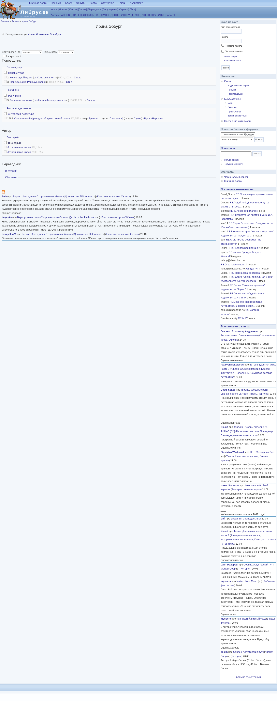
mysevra (226, 581)
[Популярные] (110, 9)
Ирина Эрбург (29, 21)
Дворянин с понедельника (246, 518)
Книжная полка (38, 3)
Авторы (15, 21)
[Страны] (124, 9)
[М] (104, 15)
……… (224, 418)
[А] (62, 15)
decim (224, 652)
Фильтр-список (231, 160)
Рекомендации (235, 94)
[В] (69, 15)
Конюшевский (253, 485)
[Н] (107, 15)
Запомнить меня (234, 51)
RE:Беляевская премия (244, 248)
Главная (5, 21)
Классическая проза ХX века (113, 196)
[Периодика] (94, 9)
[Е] (79, 15)
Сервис (248, 564)
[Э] (154, 15)
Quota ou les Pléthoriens (78, 196)
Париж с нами (18, 82)
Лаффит (92, 100)
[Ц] (139, 15)
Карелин (239, 427)
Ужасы (253, 393)
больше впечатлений (248, 677)
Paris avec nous (36, 82)
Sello (5, 196)
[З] (86, 15)
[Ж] (83, 15)
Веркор (17, 196)
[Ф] (132, 15)
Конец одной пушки (21, 77)
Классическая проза (246, 456)
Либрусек (34, 12)
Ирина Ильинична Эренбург (44, 34)
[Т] (125, 15)
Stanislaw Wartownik (233, 452)
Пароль (224, 37)
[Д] (75, 15)
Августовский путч (263, 564)
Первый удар (14, 67)
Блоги (68, 3)
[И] (89, 15)
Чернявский (243, 618)
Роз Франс (13, 90)
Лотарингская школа (19, 147)
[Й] (93, 15)
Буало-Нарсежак (153, 118)
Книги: (54, 9)
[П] (115, 15)
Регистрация (230, 56)
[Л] (100, 15)
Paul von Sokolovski (232, 364)
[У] (129, 15)
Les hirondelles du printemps (49, 100)
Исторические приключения (237, 539)
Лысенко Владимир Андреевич (239, 331)
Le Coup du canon (44, 77)
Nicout (224, 427)
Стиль (77, 77)
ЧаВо (230, 103)
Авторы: (55, 15)
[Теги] (133, 9)
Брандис (94, 118)
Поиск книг (228, 148)
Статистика (107, 3)
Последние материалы (237, 121)
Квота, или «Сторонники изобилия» (43, 196)
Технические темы (237, 115)
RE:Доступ (252, 268)
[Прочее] (170, 15)
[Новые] (62, 9)
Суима (137, 118)
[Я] (162, 15)
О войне (233, 339)
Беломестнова (229, 335)
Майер (240, 581)
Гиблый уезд (258, 618)
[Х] (136, 15)
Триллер (263, 393)
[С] (122, 15)
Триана (245, 389)
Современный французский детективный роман (42, 118)
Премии (232, 90)
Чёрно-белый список (236, 177)
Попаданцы (242, 373)
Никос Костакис (230, 485)
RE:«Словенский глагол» (243, 210)
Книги (227, 81)
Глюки (122, 3)
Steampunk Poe (265, 452)
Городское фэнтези (247, 431)
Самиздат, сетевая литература (239, 435)
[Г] (72, 15)
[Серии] (82, 9)
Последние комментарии (237, 189)
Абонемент (136, 3)
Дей (223, 518)
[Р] (118, 15)
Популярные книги (233, 164)
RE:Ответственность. (233, 264)
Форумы (81, 3)
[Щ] (151, 15)
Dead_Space (228, 389)
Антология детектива (19, 108)
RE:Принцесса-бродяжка (245, 272)
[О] (111, 15)
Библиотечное (232, 99)
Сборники (11, 177)
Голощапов (116, 118)
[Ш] (147, 15)
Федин (237, 531)
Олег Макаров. (229, 564)
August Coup (228, 568)
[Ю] (159, 15)
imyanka (7, 217)
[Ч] (143, 15)
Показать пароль (233, 46)
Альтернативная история (245, 369)
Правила (56, 3)
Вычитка (232, 107)
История (245, 568)
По (252, 452)
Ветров (253, 364)
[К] (97, 15)
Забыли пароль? (232, 60)
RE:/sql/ (242, 318)
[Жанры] (72, 9)
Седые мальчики (248, 335)
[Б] (65, 15)
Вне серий (13, 137)
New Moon (251, 581)
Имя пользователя (230, 27)
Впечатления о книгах (235, 326)
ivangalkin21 (9, 234)
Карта (93, 3)
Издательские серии (238, 85)
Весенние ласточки (21, 100)
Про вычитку (234, 111)
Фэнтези (225, 622)
